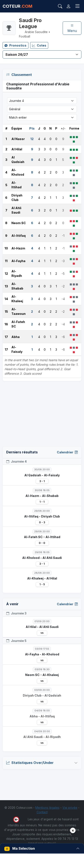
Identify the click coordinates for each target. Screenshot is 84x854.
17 (6, 337)
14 (6, 299)
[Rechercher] (60, 6)
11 (6, 261)
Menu (72, 31)
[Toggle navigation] (77, 6)
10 (6, 248)
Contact (42, 812)
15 (6, 311)
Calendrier (65, 452)
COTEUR (17, 6)
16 (6, 324)
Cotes (41, 45)
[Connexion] (68, 6)
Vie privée (69, 807)
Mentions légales (47, 807)
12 (6, 273)
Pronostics (17, 45)
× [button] (73, 830)
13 (6, 286)
